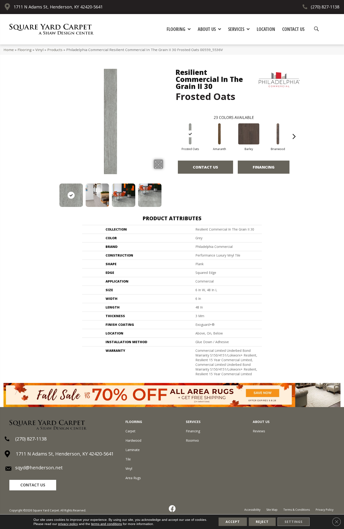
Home (9, 49)
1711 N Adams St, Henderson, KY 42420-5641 (58, 7)
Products (54, 49)
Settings (294, 521)
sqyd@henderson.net (39, 467)
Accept (233, 521)
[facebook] (172, 508)
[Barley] (248, 134)
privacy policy (68, 524)
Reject (262, 521)
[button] (32, 485)
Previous (54, 193)
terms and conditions (106, 524)
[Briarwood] (278, 134)
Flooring (25, 49)
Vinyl (39, 49)
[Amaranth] (219, 134)
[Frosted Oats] (190, 134)
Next (166, 193)
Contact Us (205, 167)
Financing (263, 167)
